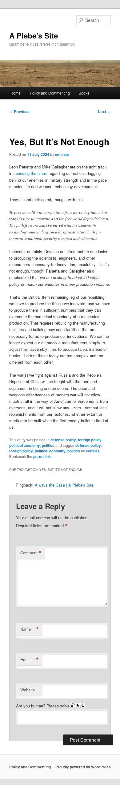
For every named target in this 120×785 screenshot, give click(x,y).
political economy (24, 445)
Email (29, 660)
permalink (42, 456)
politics (48, 445)
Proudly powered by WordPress (83, 767)
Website (27, 690)
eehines (62, 154)
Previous (19, 111)
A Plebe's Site (33, 35)
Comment (31, 553)
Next (104, 111)
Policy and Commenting (50, 92)
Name (29, 629)
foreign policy (90, 440)
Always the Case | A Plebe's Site (64, 485)
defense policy (63, 440)
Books (84, 92)
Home (15, 92)
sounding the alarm (30, 173)
